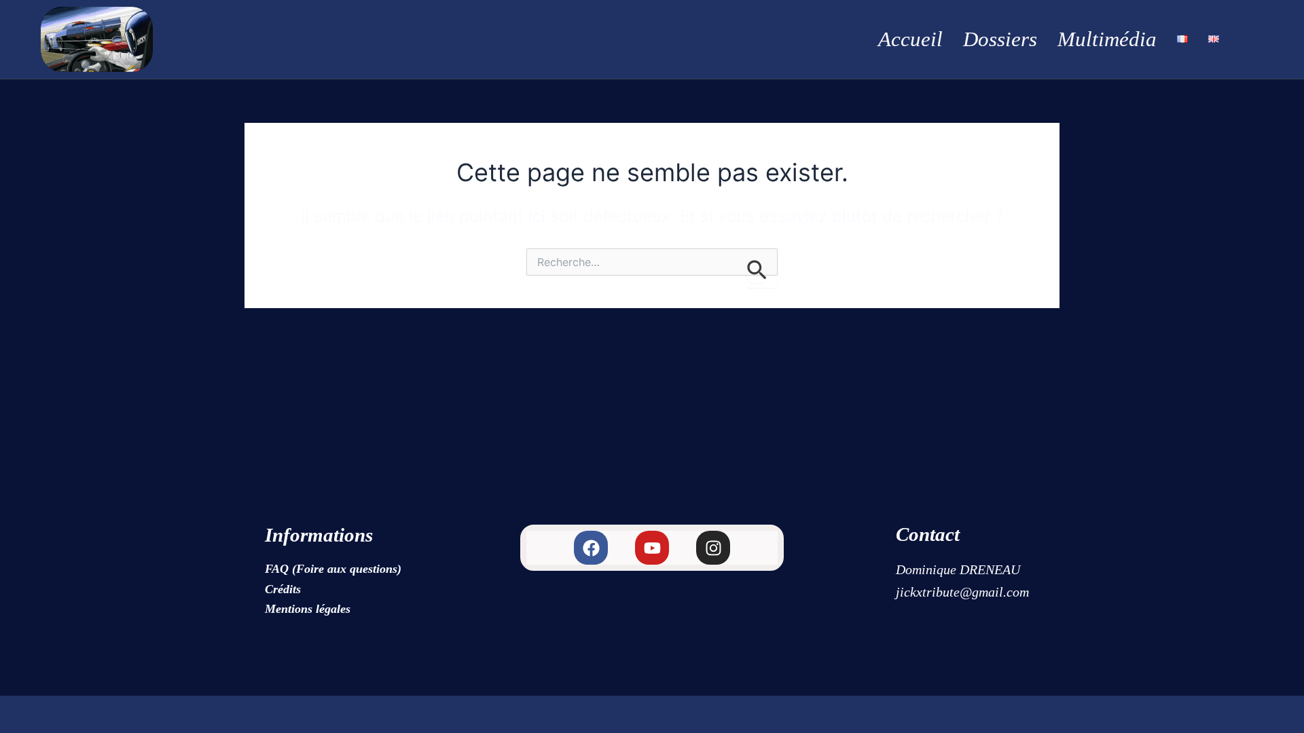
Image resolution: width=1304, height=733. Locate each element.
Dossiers (1000, 39)
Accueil (910, 39)
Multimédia (1107, 39)
